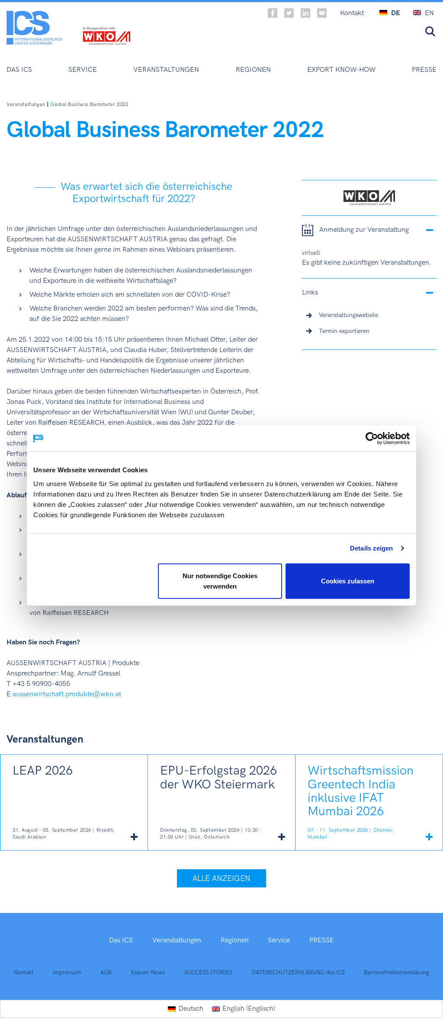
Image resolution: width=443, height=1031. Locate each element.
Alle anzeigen (221, 878)
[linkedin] (305, 13)
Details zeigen (371, 548)
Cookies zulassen (347, 580)
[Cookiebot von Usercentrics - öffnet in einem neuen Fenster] (372, 438)
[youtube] (322, 13)
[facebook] (272, 13)
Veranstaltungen (25, 104)
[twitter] (289, 13)
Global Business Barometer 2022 (89, 104)
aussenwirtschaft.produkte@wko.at (67, 694)
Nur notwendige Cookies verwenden (220, 580)
